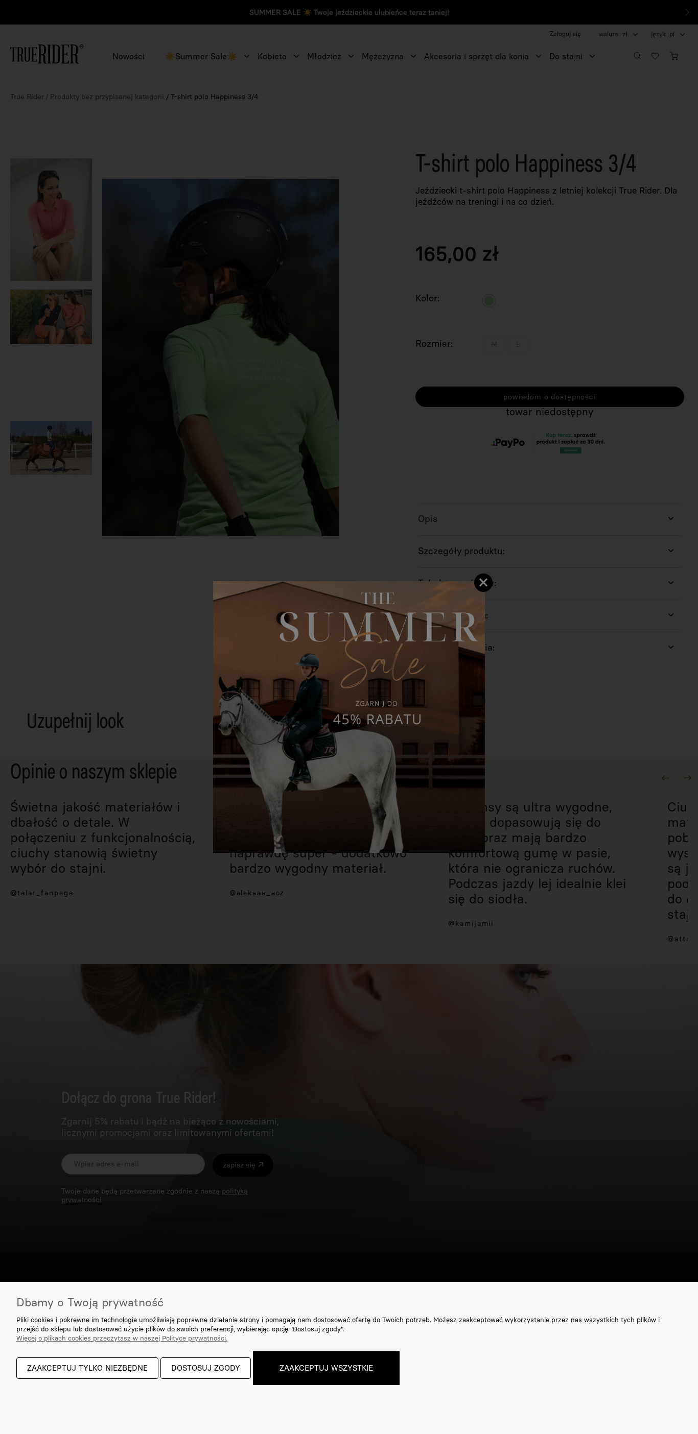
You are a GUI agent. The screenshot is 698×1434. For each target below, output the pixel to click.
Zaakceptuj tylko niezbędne (87, 1368)
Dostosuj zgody (205, 1368)
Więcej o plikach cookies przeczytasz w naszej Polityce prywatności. (121, 1338)
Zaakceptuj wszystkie (326, 1368)
